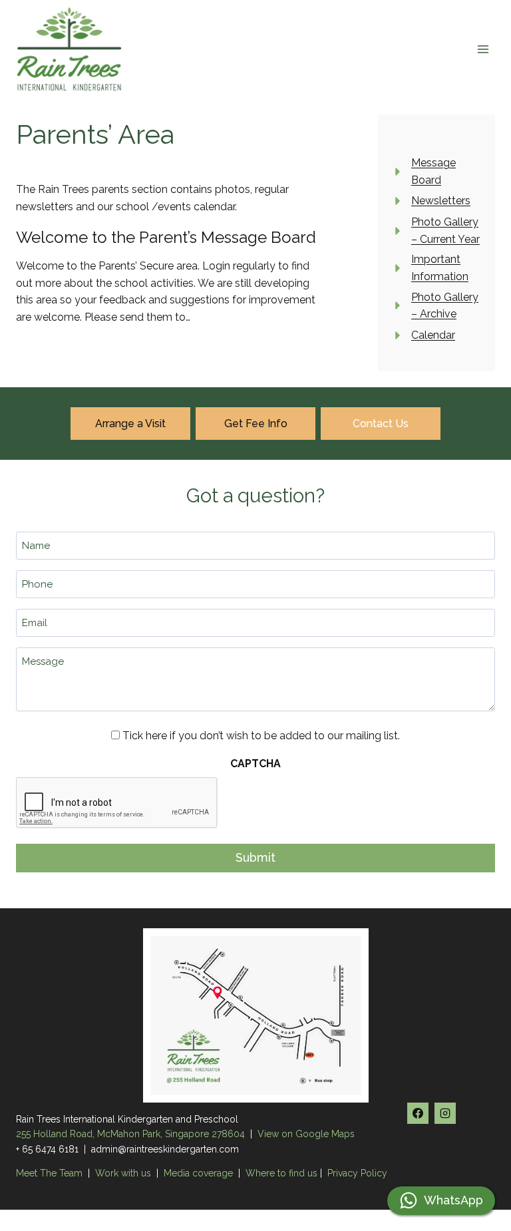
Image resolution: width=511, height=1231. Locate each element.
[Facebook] (417, 1113)
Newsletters (440, 200)
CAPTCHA (255, 763)
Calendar (433, 335)
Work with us (123, 1173)
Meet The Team (50, 1173)
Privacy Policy (357, 1173)
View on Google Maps (306, 1134)
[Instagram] (445, 1113)
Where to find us (281, 1173)
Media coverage (198, 1173)
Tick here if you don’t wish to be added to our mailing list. (261, 735)
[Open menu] (482, 49)
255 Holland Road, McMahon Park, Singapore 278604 (130, 1134)
